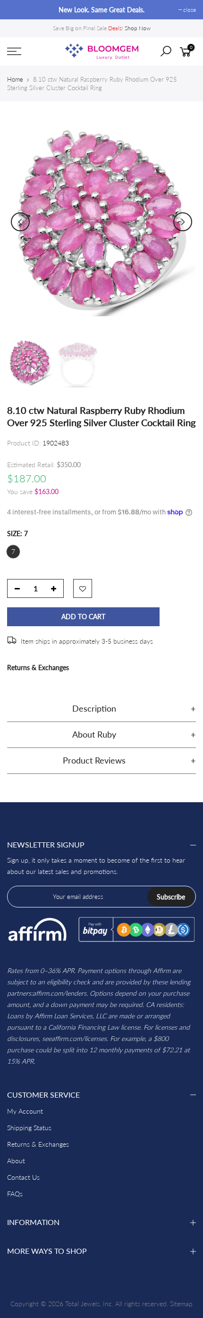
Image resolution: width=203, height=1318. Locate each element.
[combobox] (172, 54)
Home (15, 79)
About (16, 1161)
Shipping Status (29, 1128)
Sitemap (181, 1304)
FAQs (15, 1194)
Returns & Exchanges (38, 667)
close (18, 9)
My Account (25, 1111)
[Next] (182, 221)
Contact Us (23, 1177)
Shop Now (138, 28)
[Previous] (20, 221)
